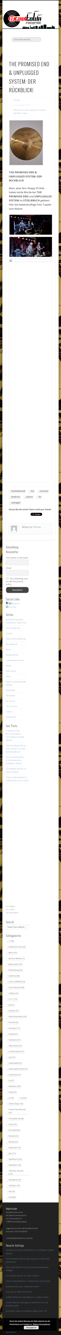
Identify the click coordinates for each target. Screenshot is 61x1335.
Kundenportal (12, 654)
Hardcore (14, 1040)
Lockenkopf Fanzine (15, 660)
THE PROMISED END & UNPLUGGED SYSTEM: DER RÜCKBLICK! (15, 748)
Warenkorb (11, 717)
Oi (11, 1098)
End (32, 491)
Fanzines (14, 1028)
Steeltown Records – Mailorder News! (22, 1286)
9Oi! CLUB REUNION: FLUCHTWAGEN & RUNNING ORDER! (15, 760)
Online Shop (16, 1103)
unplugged (15, 502)
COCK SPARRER (17, 981)
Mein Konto (11, 671)
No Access (10, 701)
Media (8, 665)
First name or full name (17, 557)
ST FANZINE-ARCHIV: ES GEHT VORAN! (22, 1275)
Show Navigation (48, 26)
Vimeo (30, 47)
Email (8, 568)
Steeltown (15, 1165)
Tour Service (11, 706)
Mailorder (15, 1086)
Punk (13, 1124)
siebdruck (15, 1147)
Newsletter (10, 690)
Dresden (14, 1010)
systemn (29, 497)
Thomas (16, 100)
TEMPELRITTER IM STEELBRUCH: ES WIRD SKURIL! (27, 1297)
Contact (9, 633)
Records (13, 1136)
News (25, 113)
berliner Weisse (17, 958)
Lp (11, 1080)
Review (13, 1142)
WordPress (11, 1332)
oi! (23, 1098)
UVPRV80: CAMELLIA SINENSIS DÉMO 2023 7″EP (26, 1311)
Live (12, 1057)
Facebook (18, 47)
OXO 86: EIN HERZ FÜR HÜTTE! (19, 1292)
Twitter (24, 47)
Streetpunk (15, 1179)
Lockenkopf (15, 1063)
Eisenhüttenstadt (18, 491)
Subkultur (14, 1185)
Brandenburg (16, 970)
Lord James (15, 1074)
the (40, 497)
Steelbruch (15, 497)
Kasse (8, 649)
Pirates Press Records (17, 1111)
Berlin (13, 952)
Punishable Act (16, 1118)
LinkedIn (42, 47)
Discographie (11, 644)
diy (11, 1005)
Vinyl (12, 1197)
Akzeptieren (31, 1327)
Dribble (36, 47)
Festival (13, 1034)
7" (11, 941)
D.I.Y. (13, 999)
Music (8, 676)
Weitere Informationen (41, 1324)
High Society (15, 1045)
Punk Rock (14, 1130)
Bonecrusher (15, 964)
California (14, 976)
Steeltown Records (16, 1172)
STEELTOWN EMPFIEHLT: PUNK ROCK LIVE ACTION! (28, 1281)
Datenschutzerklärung (15, 638)
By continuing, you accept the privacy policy (17, 581)
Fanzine (13, 1022)
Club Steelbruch (13, 628)
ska (12, 1153)
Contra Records (16, 987)
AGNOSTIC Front (17, 947)
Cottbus (13, 993)
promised (44, 491)
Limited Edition (16, 1051)
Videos (9, 711)
